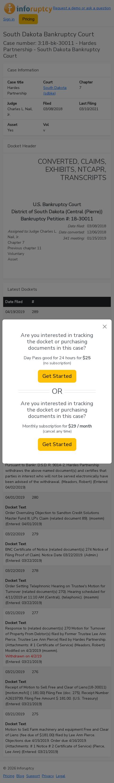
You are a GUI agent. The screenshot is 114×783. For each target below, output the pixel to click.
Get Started (57, 376)
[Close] (104, 326)
